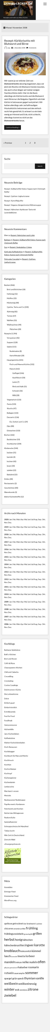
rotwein (9, 972)
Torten (10, 316)
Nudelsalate (14, 351)
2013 (6, 572)
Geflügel (15, 373)
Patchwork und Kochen (13, 809)
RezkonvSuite (9, 817)
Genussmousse (10, 725)
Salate (9, 347)
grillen (37, 933)
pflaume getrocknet (10, 967)
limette (21, 956)
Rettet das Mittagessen (14, 813)
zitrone (33, 989)
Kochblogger (9, 751)
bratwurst (31, 923)
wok (17, 989)
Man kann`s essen (11, 791)
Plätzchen (14, 329)
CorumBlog (8, 676)
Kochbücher (12, 444)
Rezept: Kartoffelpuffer (13, 201)
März (18, 519)
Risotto (10, 408)
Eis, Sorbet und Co (17, 422)
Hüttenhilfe (9, 729)
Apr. (22, 519)
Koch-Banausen (10, 747)
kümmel (36, 950)
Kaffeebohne (9, 738)
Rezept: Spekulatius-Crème (21, 247)
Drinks (6, 479)
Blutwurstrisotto (11, 83)
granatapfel (28, 934)
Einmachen (11, 430)
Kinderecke (8, 448)
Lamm (14, 382)
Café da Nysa (9, 663)
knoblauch (12, 951)
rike (9, 48)
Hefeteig (10, 294)
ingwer (29, 945)
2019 (6, 527)
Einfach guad (9, 703)
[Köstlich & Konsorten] (12, 863)
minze (19, 962)
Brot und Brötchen (14, 289)
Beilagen (10, 413)
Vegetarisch (12, 400)
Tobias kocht (9, 831)
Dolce (6, 698)
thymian (29, 978)
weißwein (11, 983)
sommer (31, 973)
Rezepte (7, 333)
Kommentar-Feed (11, 896)
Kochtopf (8, 773)
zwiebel (10, 995)
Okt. (44, 527)
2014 (6, 564)
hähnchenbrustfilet (14, 945)
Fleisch (12, 369)
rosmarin (33, 967)
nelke (25, 962)
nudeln (33, 962)
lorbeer (30, 956)
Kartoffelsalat (15, 355)
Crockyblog (8, 681)
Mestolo (7, 795)
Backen (7, 285)
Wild (14, 395)
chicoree (8, 928)
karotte (39, 945)
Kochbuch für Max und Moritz (16, 756)
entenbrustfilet (19, 929)
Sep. (40, 519)
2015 (6, 557)
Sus (5, 247)
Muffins (10, 298)
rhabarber (22, 967)
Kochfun (7, 765)
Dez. (10, 530)
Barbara (7, 240)
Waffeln (10, 320)
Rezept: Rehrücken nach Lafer (23, 235)
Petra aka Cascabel (11, 259)
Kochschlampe (10, 769)
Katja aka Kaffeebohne (13, 252)
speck (20, 978)
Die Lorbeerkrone (11, 694)
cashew (39, 924)
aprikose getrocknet (13, 923)
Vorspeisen (11, 338)
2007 (6, 616)
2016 (6, 549)
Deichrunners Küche (12, 690)
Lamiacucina (9, 787)
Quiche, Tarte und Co (15, 307)
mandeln (10, 962)
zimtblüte (23, 990)
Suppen (10, 342)
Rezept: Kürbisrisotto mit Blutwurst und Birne (19, 42)
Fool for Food (9, 716)
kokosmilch (26, 951)
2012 (6, 579)
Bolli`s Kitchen (10, 654)
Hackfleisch (17, 378)
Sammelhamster (10, 822)
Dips (9, 426)
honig (18, 939)
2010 (6, 594)
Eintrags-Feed (10, 891)
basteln (10, 457)
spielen (10, 470)
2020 (6, 519)
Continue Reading (13, 128)
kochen (10, 461)
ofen (41, 961)
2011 (6, 587)
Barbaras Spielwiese (12, 650)
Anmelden (8, 887)
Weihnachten (12, 325)
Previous (8, 143)
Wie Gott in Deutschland (14, 835)
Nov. (6, 522)
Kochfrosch (9, 760)
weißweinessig (27, 983)
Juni (29, 519)
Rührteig (10, 311)
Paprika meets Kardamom (14, 804)
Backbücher (11, 439)
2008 (6, 609)
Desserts (10, 417)
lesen (9, 466)
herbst (9, 939)
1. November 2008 (19, 48)
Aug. (36, 519)
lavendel (14, 956)
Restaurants (9, 483)
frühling (32, 928)
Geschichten (9, 488)
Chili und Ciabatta (11, 672)
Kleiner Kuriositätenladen (14, 743)
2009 (6, 602)
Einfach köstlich (10, 707)
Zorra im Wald (9, 839)
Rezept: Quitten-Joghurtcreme (16, 196)
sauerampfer (19, 973)
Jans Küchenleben (11, 734)
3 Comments (32, 48)
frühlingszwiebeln (14, 933)
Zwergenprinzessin (13, 844)
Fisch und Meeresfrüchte (20, 364)
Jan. (10, 534)
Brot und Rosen (10, 659)
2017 (6, 542)
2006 (6, 624)
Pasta (9, 404)
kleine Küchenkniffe (12, 497)
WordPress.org (10, 900)
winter (9, 989)
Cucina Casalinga (11, 685)
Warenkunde (9, 492)
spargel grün (10, 978)
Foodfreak (8, 720)
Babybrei (10, 474)
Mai (25, 519)
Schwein (15, 391)
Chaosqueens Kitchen (13, 667)
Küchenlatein (9, 782)
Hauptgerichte (13, 360)
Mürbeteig (11, 303)
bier (24, 924)
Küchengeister (10, 778)
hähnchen (27, 939)
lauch (7, 956)
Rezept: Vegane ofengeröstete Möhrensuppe (22, 205)
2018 (6, 534)
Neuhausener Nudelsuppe (14, 800)
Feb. (14, 519)
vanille (40, 978)
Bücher (7, 435)
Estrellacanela (9, 712)
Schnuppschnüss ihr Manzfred (16, 826)
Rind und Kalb (17, 386)
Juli (32, 519)
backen (10, 452)
